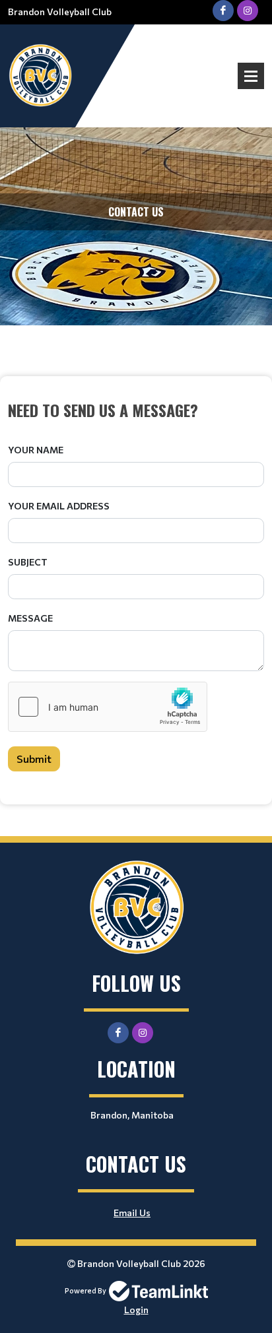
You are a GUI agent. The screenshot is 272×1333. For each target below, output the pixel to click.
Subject (28, 562)
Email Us (132, 1212)
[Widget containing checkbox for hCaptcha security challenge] (107, 707)
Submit (34, 758)
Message (30, 618)
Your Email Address (59, 505)
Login (136, 1309)
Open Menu (251, 76)
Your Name (35, 449)
